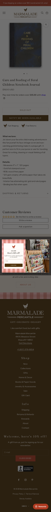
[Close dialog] (46, 241)
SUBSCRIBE (13, 265)
